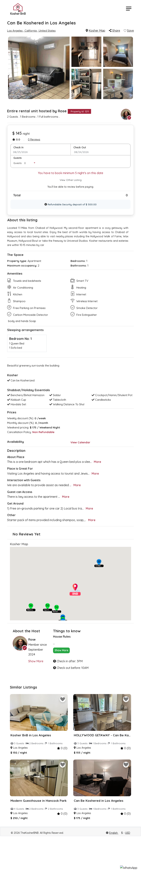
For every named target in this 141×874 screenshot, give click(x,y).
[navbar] (128, 8)
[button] (99, 562)
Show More (35, 661)
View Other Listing (71, 180)
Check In (18, 147)
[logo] (18, 8)
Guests (17, 158)
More (97, 462)
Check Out (79, 147)
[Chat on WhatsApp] (128, 867)
